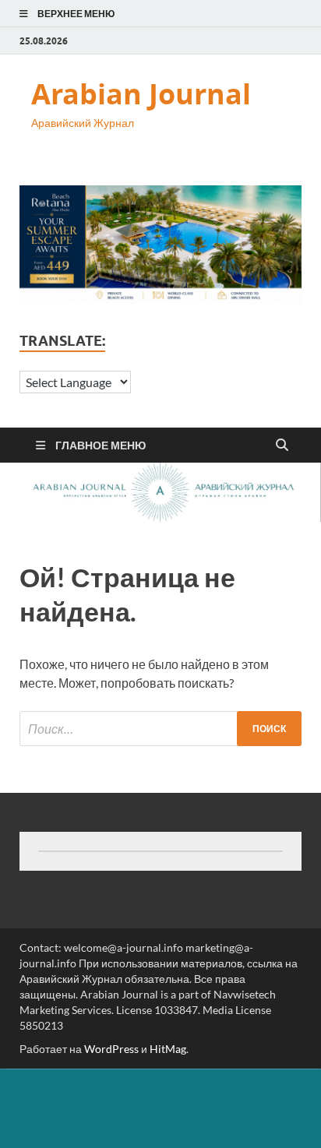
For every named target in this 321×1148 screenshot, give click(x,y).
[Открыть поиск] (282, 445)
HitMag (168, 1048)
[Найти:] (160, 728)
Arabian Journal (141, 94)
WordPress (111, 1048)
